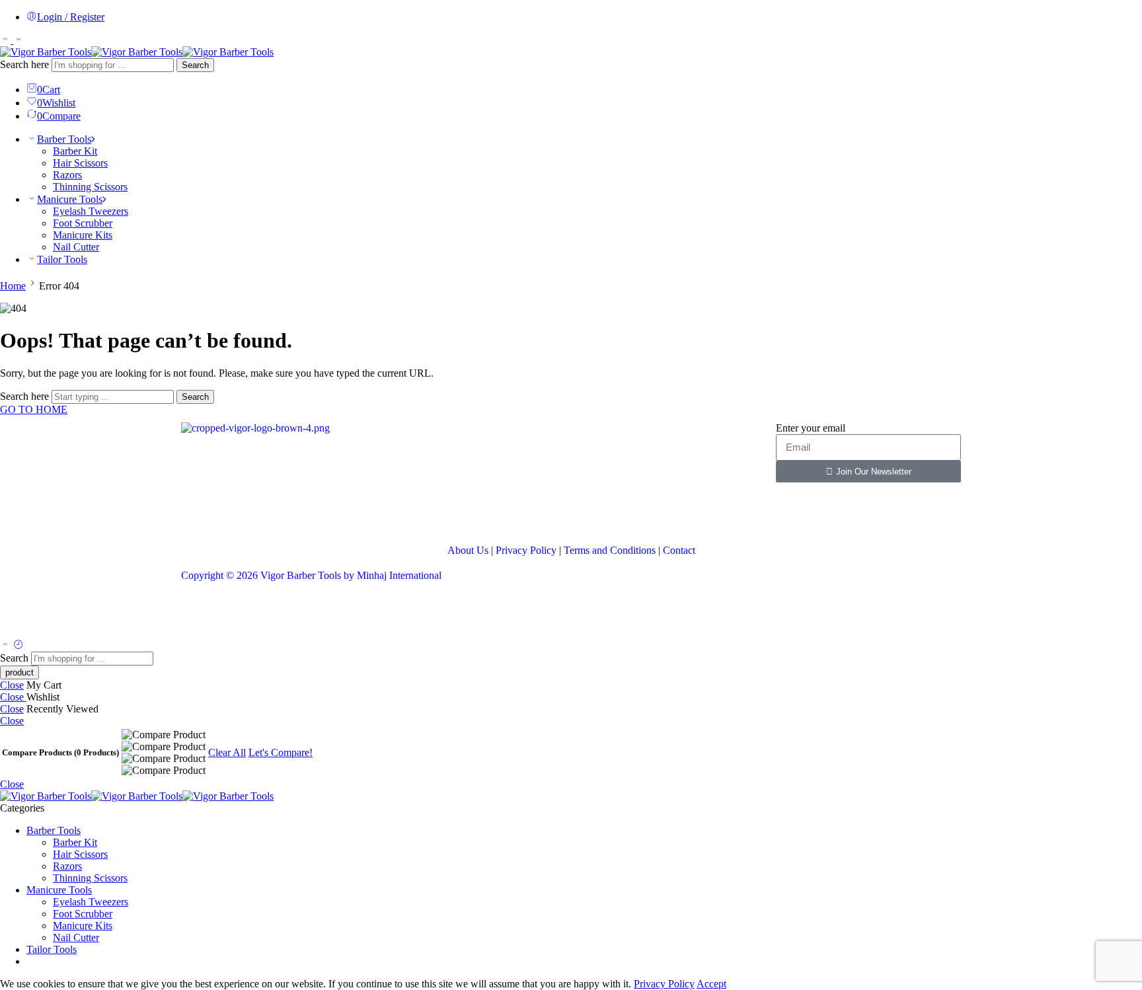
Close (12, 685)
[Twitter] (233, 512)
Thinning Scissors (90, 186)
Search (195, 65)
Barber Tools (64, 139)
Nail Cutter (76, 246)
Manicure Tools (69, 199)
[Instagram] (269, 512)
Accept (711, 983)
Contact (679, 550)
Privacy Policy (526, 550)
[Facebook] (197, 512)
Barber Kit (75, 151)
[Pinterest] (304, 512)
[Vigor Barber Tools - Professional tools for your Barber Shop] (137, 51)
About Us (467, 550)
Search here (26, 64)
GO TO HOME (33, 409)
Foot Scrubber (82, 223)
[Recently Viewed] (18, 645)
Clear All (227, 752)
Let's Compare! (280, 752)
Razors (67, 174)
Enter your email (810, 428)
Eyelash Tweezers (90, 211)
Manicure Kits (82, 235)
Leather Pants (209, 613)
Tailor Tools (62, 259)
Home (13, 285)
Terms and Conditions (610, 550)
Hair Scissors (80, 163)
